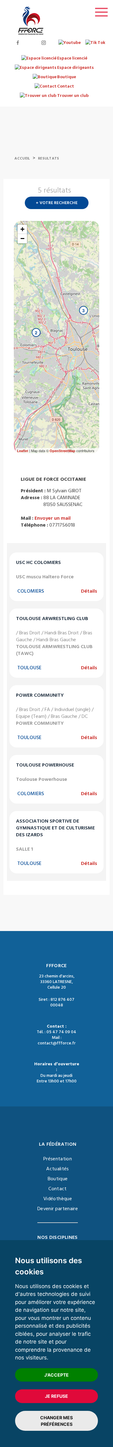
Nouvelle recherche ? (96, 192)
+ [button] (22, 229)
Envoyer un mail (53, 518)
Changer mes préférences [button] (56, 1421)
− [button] (22, 238)
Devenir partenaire (57, 1208)
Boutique (58, 1178)
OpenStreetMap (62, 450)
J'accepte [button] (56, 1375)
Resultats (48, 158)
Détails (89, 591)
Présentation (57, 1158)
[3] (77, 322)
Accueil (22, 158)
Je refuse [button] (56, 1396)
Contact (57, 1188)
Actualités (57, 1168)
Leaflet (22, 450)
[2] (29, 345)
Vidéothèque (57, 1198)
